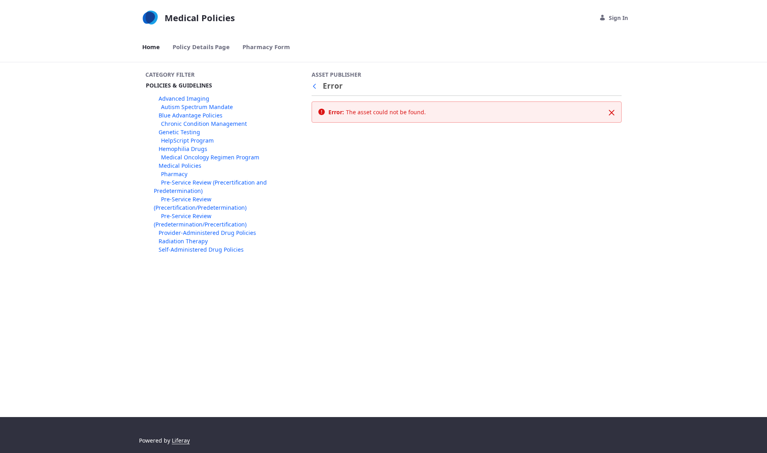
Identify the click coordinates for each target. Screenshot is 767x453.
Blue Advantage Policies (191, 115)
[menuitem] (151, 47)
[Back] (316, 86)
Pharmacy (174, 174)
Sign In (618, 18)
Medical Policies (180, 165)
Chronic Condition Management (204, 123)
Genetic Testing (179, 132)
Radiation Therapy (183, 241)
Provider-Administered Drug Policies (207, 232)
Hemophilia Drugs (183, 149)
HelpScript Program (187, 140)
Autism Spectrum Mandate (197, 107)
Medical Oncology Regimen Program (210, 157)
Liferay (181, 440)
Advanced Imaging (184, 98)
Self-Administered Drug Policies (201, 249)
